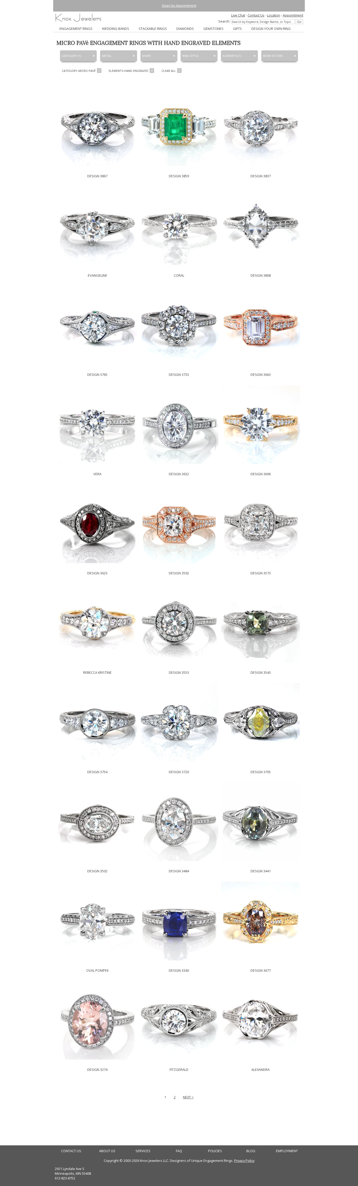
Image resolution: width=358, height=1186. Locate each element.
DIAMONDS (185, 28)
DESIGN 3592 (179, 573)
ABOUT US (107, 1151)
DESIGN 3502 (97, 871)
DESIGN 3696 (261, 474)
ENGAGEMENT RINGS (76, 28)
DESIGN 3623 (97, 573)
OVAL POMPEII (97, 970)
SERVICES (142, 1151)
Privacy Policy (244, 1160)
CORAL (179, 275)
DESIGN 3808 (261, 275)
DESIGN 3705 (261, 772)
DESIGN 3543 (261, 672)
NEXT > (188, 1097)
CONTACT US (71, 1151)
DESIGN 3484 (179, 871)
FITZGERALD (179, 1069)
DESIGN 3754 (97, 772)
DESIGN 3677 (261, 970)
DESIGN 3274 (97, 1069)
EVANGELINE (97, 275)
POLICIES (215, 1151)
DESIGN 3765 (97, 374)
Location (273, 15)
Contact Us (256, 15)
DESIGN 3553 (179, 672)
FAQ (179, 1151)
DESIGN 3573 (261, 573)
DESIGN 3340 (179, 970)
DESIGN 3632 (179, 474)
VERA (97, 474)
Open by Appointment (179, 5)
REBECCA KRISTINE (97, 672)
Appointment (293, 15)
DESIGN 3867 (97, 176)
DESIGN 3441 (261, 871)
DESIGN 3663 (261, 374)
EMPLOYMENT (287, 1151)
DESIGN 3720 (179, 772)
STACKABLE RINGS (153, 28)
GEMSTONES (213, 28)
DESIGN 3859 (179, 176)
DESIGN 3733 (179, 374)
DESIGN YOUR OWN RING (271, 28)
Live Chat (238, 15)
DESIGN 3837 (261, 176)
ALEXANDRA (260, 1069)
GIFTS (237, 28)
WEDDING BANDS (115, 28)
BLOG (250, 1151)
